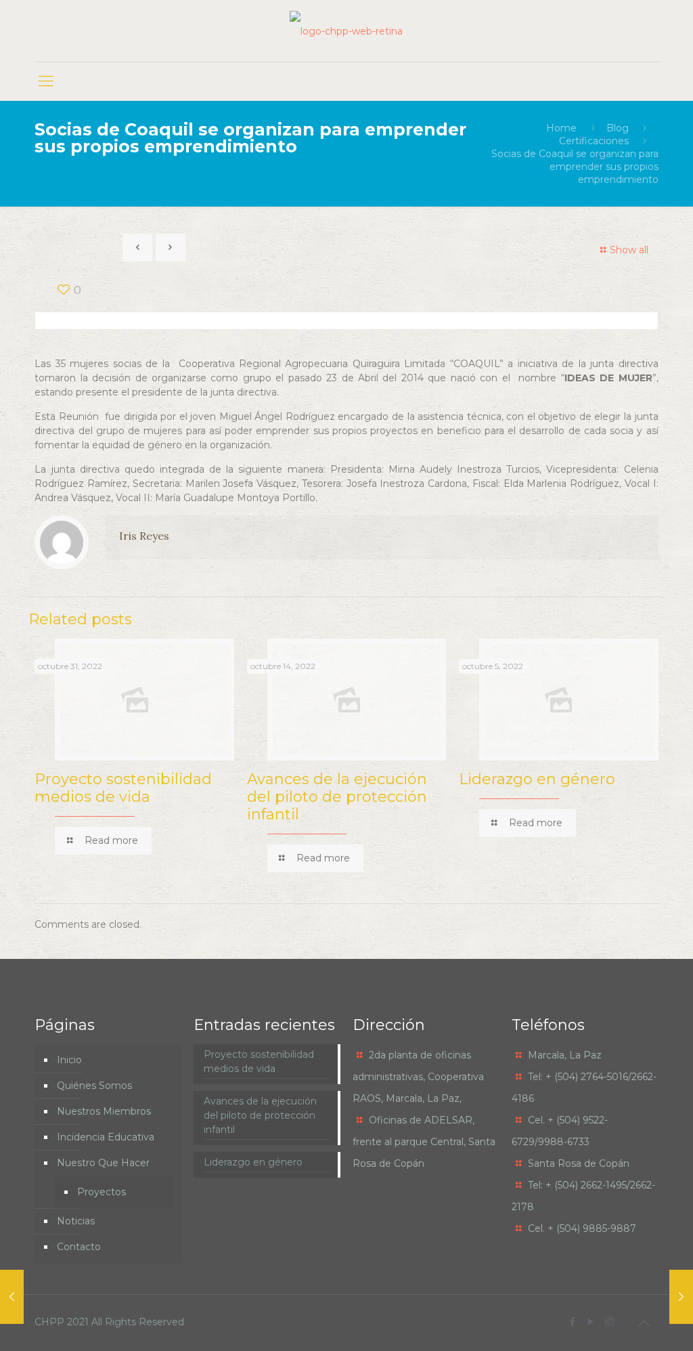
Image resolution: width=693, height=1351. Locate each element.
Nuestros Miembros (104, 1111)
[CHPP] (346, 31)
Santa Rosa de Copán (578, 1163)
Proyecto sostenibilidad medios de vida (123, 788)
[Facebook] (573, 1321)
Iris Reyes (144, 535)
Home (561, 128)
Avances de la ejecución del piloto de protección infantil (337, 796)
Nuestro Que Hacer (103, 1163)
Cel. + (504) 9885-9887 (582, 1228)
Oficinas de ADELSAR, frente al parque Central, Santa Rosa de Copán (424, 1142)
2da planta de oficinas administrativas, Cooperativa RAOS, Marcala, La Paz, (418, 1077)
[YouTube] (591, 1321)
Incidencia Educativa (105, 1137)
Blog (617, 128)
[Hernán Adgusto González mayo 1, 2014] (681, 1297)
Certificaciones (594, 141)
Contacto (79, 1247)
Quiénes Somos (94, 1085)
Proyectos (101, 1192)
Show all (629, 250)
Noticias (76, 1221)
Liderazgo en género (537, 779)
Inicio (69, 1060)
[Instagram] (609, 1321)
